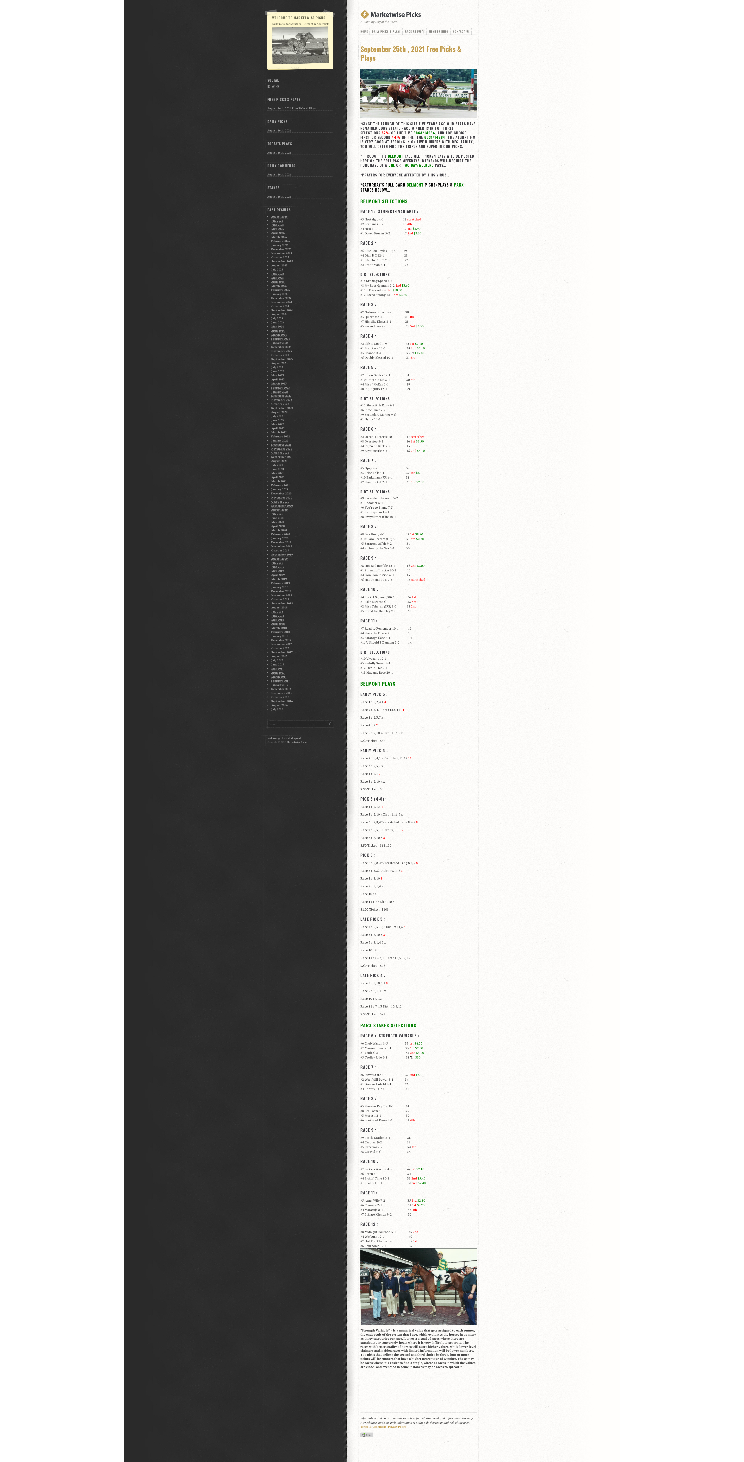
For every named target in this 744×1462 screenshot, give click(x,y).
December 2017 (281, 640)
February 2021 (280, 485)
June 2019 (277, 567)
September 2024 (282, 310)
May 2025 (277, 277)
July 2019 (277, 562)
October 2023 (280, 355)
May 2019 (277, 571)
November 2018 (281, 595)
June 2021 (277, 469)
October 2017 (280, 648)
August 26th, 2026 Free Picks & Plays (291, 108)
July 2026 (277, 220)
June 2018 (277, 615)
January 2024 (279, 343)
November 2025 (281, 253)
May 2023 (277, 375)
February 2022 (280, 436)
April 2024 (278, 330)
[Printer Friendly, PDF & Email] (367, 1435)
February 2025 (280, 290)
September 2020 (282, 505)
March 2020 (279, 530)
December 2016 (281, 689)
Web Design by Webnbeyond (284, 738)
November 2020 (281, 497)
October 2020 (280, 501)
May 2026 (277, 229)
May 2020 (277, 522)
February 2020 (280, 534)
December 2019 (281, 542)
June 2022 (277, 420)
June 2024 (277, 322)
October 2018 (280, 599)
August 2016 (279, 705)
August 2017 (279, 656)
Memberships (439, 31)
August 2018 (279, 607)
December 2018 (281, 591)
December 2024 (281, 298)
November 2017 (281, 644)
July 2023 (277, 367)
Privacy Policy (397, 1426)
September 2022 (282, 408)
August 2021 (279, 461)
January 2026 (279, 245)
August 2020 (279, 510)
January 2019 (279, 587)
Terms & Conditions (373, 1426)
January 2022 (279, 440)
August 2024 (279, 314)
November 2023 (281, 351)
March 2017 (279, 676)
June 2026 (277, 224)
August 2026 (279, 216)
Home (364, 31)
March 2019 (279, 579)
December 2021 (281, 444)
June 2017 (277, 664)
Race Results (415, 31)
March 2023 (279, 383)
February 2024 (280, 338)
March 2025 (279, 286)
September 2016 (282, 701)
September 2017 (282, 652)
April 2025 (278, 281)
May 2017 (277, 668)
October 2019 (280, 550)
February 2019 (280, 583)
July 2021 (277, 465)
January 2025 (279, 294)
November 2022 (281, 400)
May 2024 (277, 326)
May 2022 (277, 424)
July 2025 (277, 269)
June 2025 (277, 273)
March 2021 (279, 481)
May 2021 (277, 473)
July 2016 (277, 709)
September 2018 (282, 603)
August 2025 (279, 265)
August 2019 (279, 558)
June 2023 (277, 371)
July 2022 (277, 416)
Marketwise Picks (297, 742)
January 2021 (279, 489)
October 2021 (280, 452)
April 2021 (278, 477)
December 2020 (281, 493)
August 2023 (279, 363)
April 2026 (278, 233)
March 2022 (279, 432)
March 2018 (279, 628)
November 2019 (281, 546)
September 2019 (282, 554)
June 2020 (277, 518)
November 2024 (281, 302)
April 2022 (278, 428)
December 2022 (281, 395)
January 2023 (279, 391)
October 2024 (280, 306)
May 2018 (277, 619)
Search (330, 724)
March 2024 (279, 334)
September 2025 (282, 261)
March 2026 (279, 237)
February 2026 (280, 241)
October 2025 (280, 257)
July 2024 (277, 318)
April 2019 (278, 575)
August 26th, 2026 (279, 130)
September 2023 (282, 359)
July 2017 (277, 660)
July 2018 (277, 611)
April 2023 (278, 379)
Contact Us (461, 31)
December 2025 (281, 249)
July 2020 (277, 514)
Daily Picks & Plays (386, 31)
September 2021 (282, 457)
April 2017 (278, 672)
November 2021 (281, 448)
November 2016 (281, 693)
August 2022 (279, 412)
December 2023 (281, 347)
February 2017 (280, 681)
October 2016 (280, 697)
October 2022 (280, 404)
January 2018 (279, 636)
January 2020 (279, 538)
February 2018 (280, 632)
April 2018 (278, 624)
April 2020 (278, 526)
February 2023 (280, 387)
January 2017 (279, 685)
